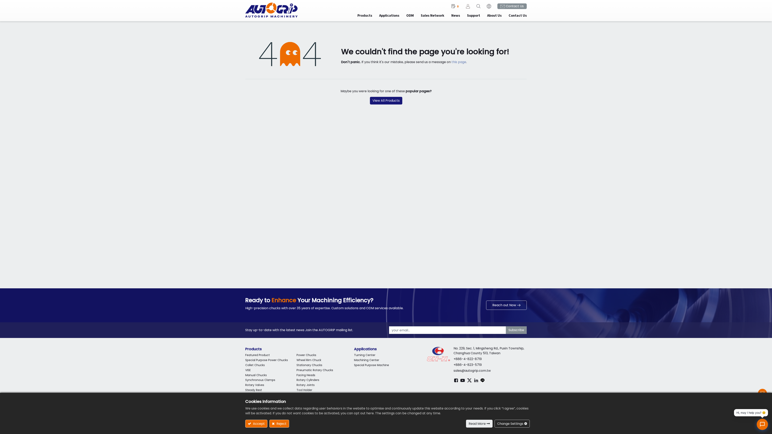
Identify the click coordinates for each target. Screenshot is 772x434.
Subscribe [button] (516, 330)
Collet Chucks (255, 365)
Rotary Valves (254, 385)
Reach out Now (504, 305)
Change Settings (510, 423)
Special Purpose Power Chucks (266, 360)
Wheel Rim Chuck (309, 360)
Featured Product (257, 355)
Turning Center (364, 355)
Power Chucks (306, 355)
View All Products (386, 100)
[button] (478, 6)
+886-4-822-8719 (468, 359)
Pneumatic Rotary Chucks (315, 370)
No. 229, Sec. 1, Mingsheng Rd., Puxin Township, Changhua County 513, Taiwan (489, 350)
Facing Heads (306, 375)
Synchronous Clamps (260, 380)
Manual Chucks (256, 375)
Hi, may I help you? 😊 (751, 412)
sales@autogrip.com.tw (472, 370)
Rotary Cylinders (308, 380)
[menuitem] (389, 15)
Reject (281, 423)
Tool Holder (304, 390)
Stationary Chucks (309, 365)
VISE (248, 370)
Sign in (468, 6)
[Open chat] (762, 424)
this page (459, 62)
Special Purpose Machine (371, 365)
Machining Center (366, 360)
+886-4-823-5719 (468, 364)
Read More (477, 423)
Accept (258, 423)
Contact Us (515, 6)
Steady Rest (253, 390)
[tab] (296, 348)
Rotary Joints (306, 385)
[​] (456, 380)
